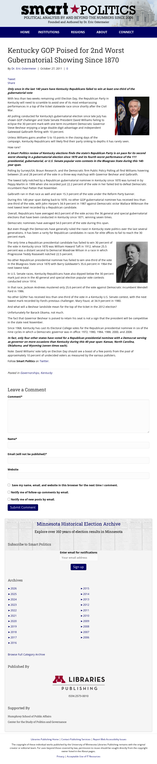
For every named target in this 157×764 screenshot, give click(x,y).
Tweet (11, 79)
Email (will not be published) (27, 454)
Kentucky (46, 373)
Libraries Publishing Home (45, 739)
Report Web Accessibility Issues (109, 739)
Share (11, 83)
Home (25, 32)
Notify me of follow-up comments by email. (40, 492)
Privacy (60, 756)
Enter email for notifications (78, 552)
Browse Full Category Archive (26, 654)
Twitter (44, 361)
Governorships (29, 373)
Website (13, 469)
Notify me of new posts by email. (33, 499)
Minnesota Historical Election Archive (78, 524)
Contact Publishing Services (76, 739)
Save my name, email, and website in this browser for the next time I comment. (65, 485)
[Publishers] (78, 683)
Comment (15, 396)
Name (12, 439)
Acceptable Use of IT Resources (83, 756)
